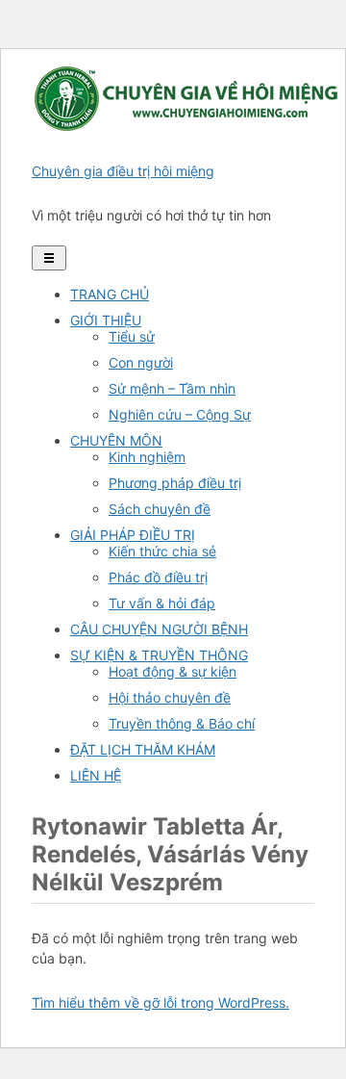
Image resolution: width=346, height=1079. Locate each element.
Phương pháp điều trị (175, 483)
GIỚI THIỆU (105, 320)
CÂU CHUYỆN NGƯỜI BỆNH (159, 629)
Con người (141, 362)
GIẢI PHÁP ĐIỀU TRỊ (132, 535)
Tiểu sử (132, 336)
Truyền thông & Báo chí (182, 723)
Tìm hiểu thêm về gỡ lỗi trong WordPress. (160, 1002)
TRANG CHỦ (109, 294)
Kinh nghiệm (147, 457)
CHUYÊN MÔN (116, 440)
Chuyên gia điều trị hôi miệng (123, 171)
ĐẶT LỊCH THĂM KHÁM (142, 749)
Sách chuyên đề (159, 509)
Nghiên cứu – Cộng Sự (180, 414)
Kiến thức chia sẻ (162, 551)
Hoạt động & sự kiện (172, 671)
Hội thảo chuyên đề (170, 697)
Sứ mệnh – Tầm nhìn (172, 388)
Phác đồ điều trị (158, 577)
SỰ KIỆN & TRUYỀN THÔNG (159, 655)
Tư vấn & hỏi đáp (162, 603)
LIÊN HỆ (95, 775)
